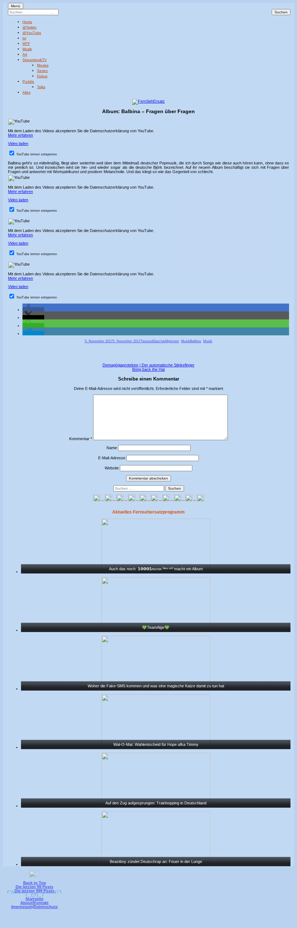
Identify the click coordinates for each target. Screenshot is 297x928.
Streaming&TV (34, 60)
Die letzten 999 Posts (34, 891)
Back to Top (34, 883)
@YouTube (31, 33)
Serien (42, 71)
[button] (33, 309)
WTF (26, 44)
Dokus (42, 76)
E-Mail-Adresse (111, 458)
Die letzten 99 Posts (34, 887)
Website (112, 468)
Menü (15, 6)
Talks (41, 87)
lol (24, 38)
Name (111, 448)
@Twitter (29, 27)
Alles (26, 92)
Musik (27, 49)
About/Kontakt (34, 903)
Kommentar (80, 439)
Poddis (28, 81)
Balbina (195, 341)
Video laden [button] (18, 143)
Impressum (22, 907)
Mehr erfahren (20, 135)
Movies (43, 65)
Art (24, 54)
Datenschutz (46, 907)
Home (27, 22)
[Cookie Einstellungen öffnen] (178, 923)
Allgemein (171, 341)
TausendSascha (152, 341)
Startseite (34, 899)
